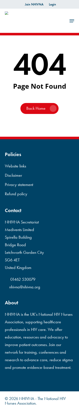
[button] (72, 21)
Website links (15, 166)
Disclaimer (13, 175)
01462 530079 (22, 279)
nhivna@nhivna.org (24, 286)
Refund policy (16, 193)
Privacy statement (19, 184)
